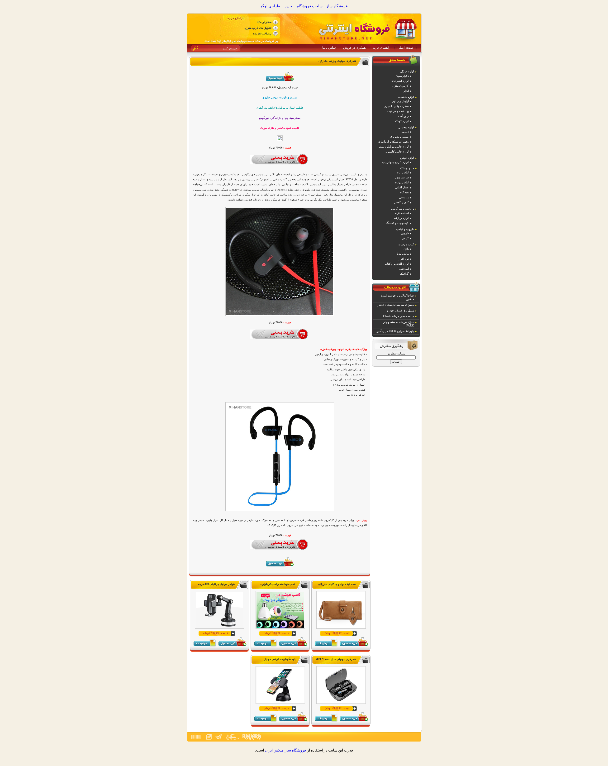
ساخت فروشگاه (310, 6)
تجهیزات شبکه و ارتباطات (393, 141)
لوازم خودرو (407, 157)
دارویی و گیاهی (405, 229)
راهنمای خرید (381, 47)
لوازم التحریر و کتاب (397, 263)
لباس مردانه (401, 182)
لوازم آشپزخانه (400, 80)
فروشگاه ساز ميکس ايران (285, 750)
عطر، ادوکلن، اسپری (396, 106)
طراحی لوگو (270, 6)
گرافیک (404, 273)
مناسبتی (404, 197)
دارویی (405, 233)
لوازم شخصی (406, 97)
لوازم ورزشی (401, 218)
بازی (406, 248)
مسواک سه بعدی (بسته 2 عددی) (395, 304)
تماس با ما (329, 47)
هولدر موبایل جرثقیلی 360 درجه (216, 584)
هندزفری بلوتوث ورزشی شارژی (337, 60)
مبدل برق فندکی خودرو (400, 310)
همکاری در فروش (354, 47)
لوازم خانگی (407, 71)
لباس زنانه (402, 172)
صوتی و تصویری (399, 136)
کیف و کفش (401, 202)
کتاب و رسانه (406, 244)
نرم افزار (403, 258)
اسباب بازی (402, 213)
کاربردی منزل (400, 85)
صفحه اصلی (405, 47)
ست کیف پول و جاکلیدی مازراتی (337, 584)
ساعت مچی (401, 177)
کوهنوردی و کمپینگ (397, 223)
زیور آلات (403, 116)
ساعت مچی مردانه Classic (398, 316)
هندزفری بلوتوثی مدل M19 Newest (335, 659)
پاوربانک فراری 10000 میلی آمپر (395, 331)
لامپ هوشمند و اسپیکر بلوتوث (277, 584)
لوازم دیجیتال (406, 127)
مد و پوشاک (407, 168)
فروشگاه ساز (337, 6)
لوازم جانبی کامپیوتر (397, 151)
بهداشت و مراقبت (398, 111)
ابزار (406, 90)
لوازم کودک (402, 121)
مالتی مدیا (403, 253)
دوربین (405, 131)
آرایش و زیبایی (400, 101)
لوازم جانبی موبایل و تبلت (394, 146)
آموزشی (404, 268)
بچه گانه (404, 192)
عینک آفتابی (402, 187)
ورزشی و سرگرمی (402, 208)
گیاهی (405, 238)
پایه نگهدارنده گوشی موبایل (279, 659)
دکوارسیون (402, 75)
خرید (288, 6)
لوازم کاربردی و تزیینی (395, 162)
